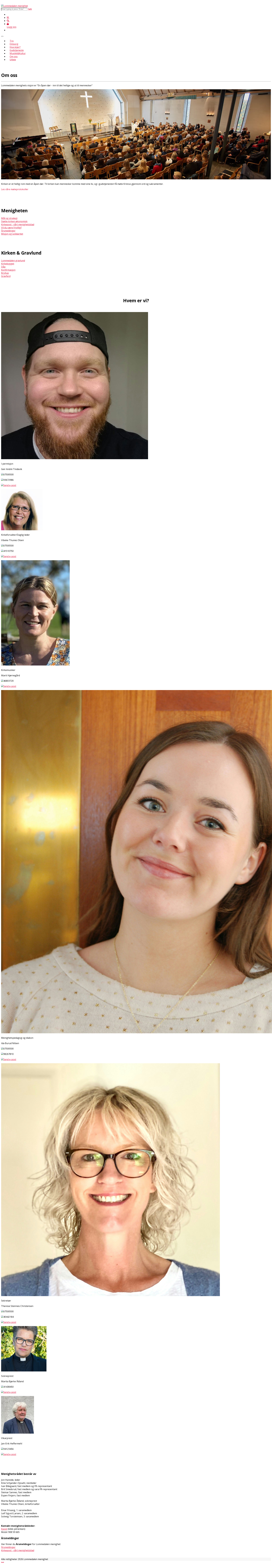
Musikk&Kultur (18, 53)
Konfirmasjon (8, 269)
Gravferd (5, 276)
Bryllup (5, 273)
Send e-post (9, 485)
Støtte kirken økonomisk (14, 221)
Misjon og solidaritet (12, 233)
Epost (4, 1529)
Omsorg (14, 44)
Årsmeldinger (8, 230)
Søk (30, 9)
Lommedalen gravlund (13, 260)
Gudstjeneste (17, 50)
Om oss (14, 56)
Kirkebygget (7, 263)
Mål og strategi (9, 218)
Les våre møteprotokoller (14, 189)
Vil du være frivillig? (11, 227)
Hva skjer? (15, 47)
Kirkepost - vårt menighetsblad (17, 224)
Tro (12, 40)
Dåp (3, 266)
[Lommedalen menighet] (14, 5)
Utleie (13, 59)
